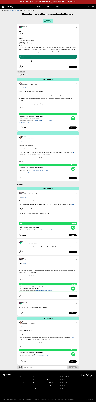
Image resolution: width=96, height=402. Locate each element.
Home (9, 10)
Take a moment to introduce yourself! (43, 120)
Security (33, 61)
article (72, 95)
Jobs (21, 380)
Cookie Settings (29, 399)
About (21, 377)
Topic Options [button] (21, 71)
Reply (72, 67)
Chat (47, 7)
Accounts (17, 10)
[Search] (85, 6)
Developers (36, 380)
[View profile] (20, 27)
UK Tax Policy (60, 399)
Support (48, 377)
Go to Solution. (27, 57)
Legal (4, 399)
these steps (56, 3)
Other (29, 61)
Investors (35, 386)
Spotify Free (63, 389)
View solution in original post (25, 122)
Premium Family (63, 383)
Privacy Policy (21, 399)
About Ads (37, 399)
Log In (89, 6)
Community (9, 7)
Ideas (57, 7)
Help (38, 7)
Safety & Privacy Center (12, 399)
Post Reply (72, 367)
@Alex (73, 152)
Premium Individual (64, 377)
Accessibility (43, 399)
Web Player (49, 380)
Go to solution (48, 21)
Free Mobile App (50, 383)
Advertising (35, 383)
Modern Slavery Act (52, 399)
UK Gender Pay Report (69, 399)
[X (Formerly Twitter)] (87, 375)
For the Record (23, 383)
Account (25, 61)
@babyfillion (24, 88)
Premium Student (64, 386)
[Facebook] (91, 375)
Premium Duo (63, 380)
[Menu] (93, 7)
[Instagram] (83, 375)
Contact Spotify (50, 386)
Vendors (35, 389)
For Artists (35, 377)
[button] (76, 27)
